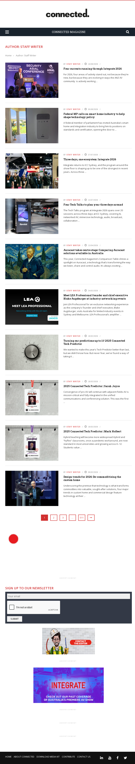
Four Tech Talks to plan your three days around (93, 204)
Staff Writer (73, 64)
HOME (8, 756)
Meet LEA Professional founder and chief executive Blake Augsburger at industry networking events (95, 297)
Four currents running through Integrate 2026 (92, 68)
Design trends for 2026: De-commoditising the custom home (92, 478)
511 (81, 517)
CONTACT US (83, 756)
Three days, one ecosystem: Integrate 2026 (89, 159)
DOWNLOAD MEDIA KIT (48, 756)
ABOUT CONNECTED (24, 756)
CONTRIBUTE (68, 756)
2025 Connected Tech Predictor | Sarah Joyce (91, 386)
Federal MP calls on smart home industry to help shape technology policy (94, 115)
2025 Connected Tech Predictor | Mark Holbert (92, 431)
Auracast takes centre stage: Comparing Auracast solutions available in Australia (94, 251)
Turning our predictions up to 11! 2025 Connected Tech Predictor (94, 342)
